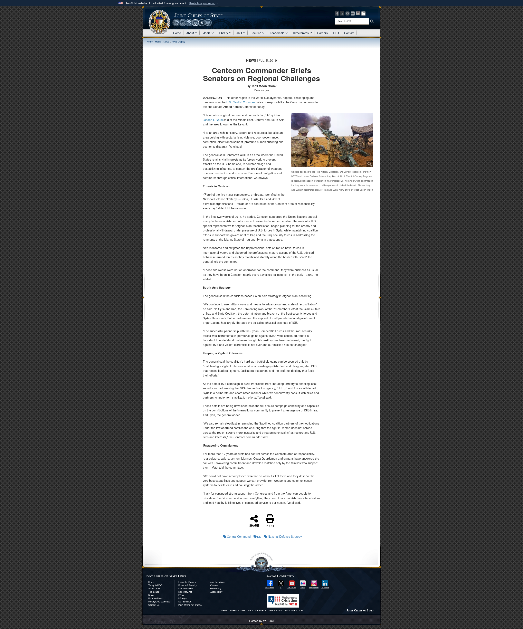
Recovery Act (185, 592)
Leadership (277, 33)
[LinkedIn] (363, 13)
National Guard (294, 610)
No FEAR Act (184, 601)
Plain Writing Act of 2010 (190, 605)
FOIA (181, 595)
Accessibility (216, 592)
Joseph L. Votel (213, 120)
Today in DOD (155, 585)
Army (224, 610)
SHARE (254, 525)
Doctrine (255, 33)
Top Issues (153, 592)
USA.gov (182, 598)
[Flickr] (353, 13)
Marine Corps (237, 610)
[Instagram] (358, 13)
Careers (322, 33)
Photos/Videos (155, 598)
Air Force (260, 610)
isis (259, 536)
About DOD (154, 588)
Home (177, 33)
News (151, 595)
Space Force (275, 610)
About (190, 33)
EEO (336, 33)
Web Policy (215, 588)
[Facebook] (337, 13)
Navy (250, 610)
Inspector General (187, 582)
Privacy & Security (187, 585)
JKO (239, 33)
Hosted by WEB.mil (261, 620)
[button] (203, 3)
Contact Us (154, 605)
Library (223, 33)
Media (206, 33)
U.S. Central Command (241, 102)
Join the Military (218, 582)
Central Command (239, 536)
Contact (349, 33)
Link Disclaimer (185, 588)
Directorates (301, 33)
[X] (342, 13)
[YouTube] (347, 13)
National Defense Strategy (285, 536)
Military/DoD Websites (159, 601)
